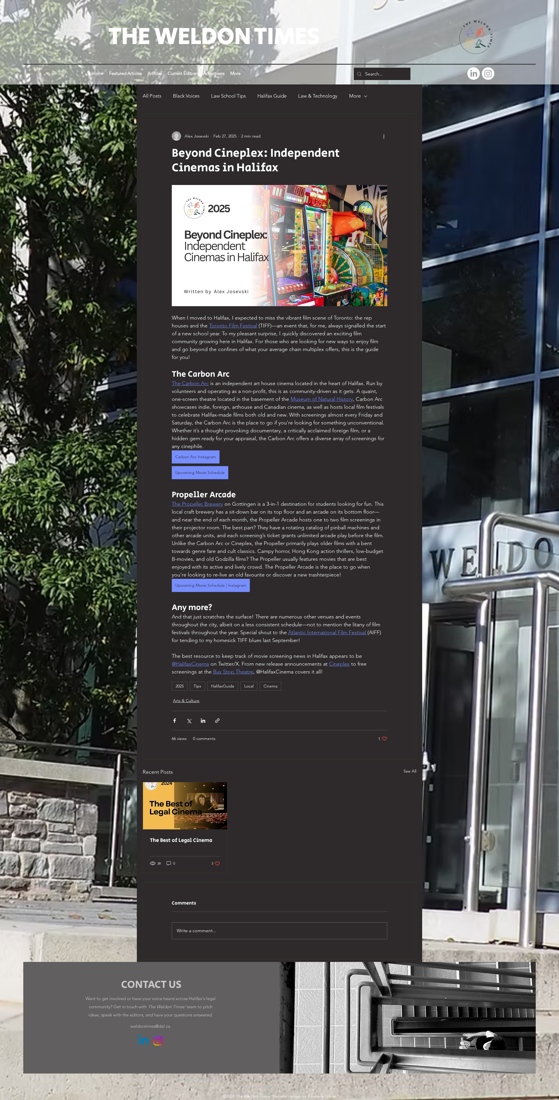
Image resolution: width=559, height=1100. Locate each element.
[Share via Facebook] (174, 720)
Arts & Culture (186, 700)
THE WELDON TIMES (214, 37)
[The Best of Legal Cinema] (185, 805)
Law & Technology (317, 96)
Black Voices (186, 96)
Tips (197, 686)
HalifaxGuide (222, 686)
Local (249, 686)
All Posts (152, 96)
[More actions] (383, 136)
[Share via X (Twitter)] (189, 720)
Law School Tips (228, 96)
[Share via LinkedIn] (203, 720)
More (355, 96)
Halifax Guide (271, 96)
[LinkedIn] (473, 73)
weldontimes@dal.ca (150, 1026)
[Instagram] (488, 73)
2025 (180, 686)
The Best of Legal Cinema (181, 840)
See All (410, 771)
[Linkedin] (143, 1040)
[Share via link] (217, 720)
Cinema (270, 686)
